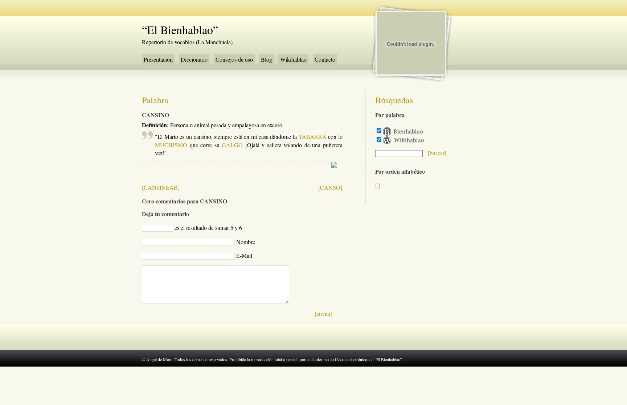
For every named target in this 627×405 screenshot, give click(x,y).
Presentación (158, 59)
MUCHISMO (171, 145)
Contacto (325, 59)
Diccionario (194, 59)
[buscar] (437, 153)
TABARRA (313, 136)
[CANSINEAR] (161, 187)
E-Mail (244, 255)
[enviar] (323, 313)
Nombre (245, 241)
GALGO (232, 145)
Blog (266, 59)
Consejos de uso (234, 59)
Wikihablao (293, 59)
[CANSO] (330, 187)
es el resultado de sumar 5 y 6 (208, 227)
